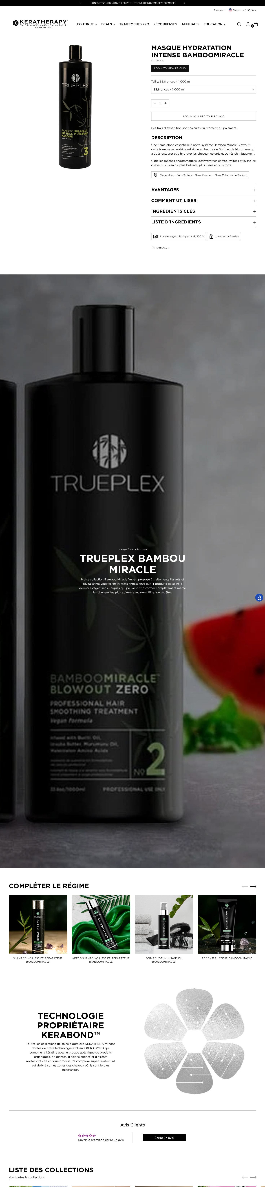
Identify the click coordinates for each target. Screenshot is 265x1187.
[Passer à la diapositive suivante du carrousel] (253, 886)
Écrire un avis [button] (164, 1137)
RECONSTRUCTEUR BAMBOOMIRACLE (227, 958)
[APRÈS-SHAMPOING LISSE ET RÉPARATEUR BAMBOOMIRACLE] (101, 924)
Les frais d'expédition (166, 128)
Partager (162, 248)
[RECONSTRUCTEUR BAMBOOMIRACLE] (227, 924)
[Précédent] (81, 3)
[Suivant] (184, 3)
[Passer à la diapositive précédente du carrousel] (245, 887)
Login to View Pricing (170, 68)
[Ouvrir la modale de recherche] (239, 24)
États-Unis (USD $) (243, 10)
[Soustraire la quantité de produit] (165, 103)
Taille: (171, 81)
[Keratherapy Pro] (40, 24)
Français (218, 10)
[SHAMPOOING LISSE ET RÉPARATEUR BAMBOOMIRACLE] (38, 924)
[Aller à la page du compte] (246, 24)
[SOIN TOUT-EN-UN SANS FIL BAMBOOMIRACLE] (164, 924)
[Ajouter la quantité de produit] (154, 103)
